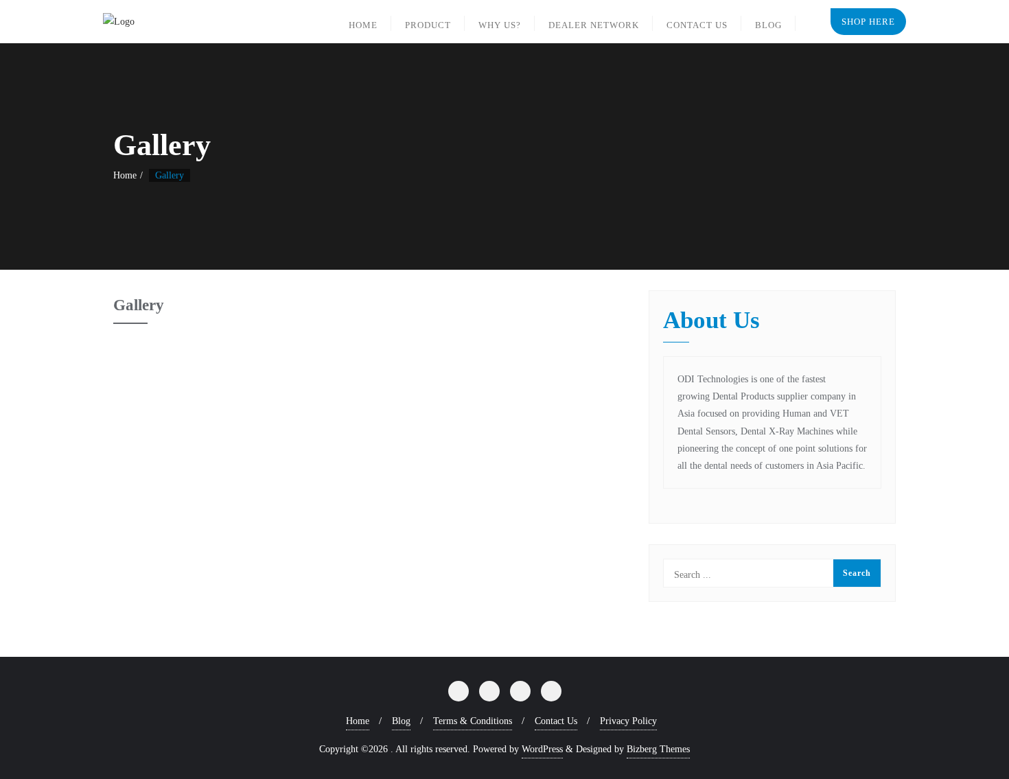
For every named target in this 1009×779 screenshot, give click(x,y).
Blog (401, 721)
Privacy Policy (628, 721)
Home (125, 175)
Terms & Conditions (472, 721)
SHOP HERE (868, 21)
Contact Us (556, 721)
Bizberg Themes (658, 749)
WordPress (542, 749)
